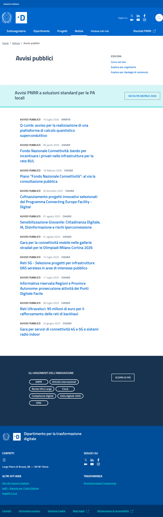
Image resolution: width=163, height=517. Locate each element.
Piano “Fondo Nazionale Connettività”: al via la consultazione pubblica (57, 178)
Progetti (62, 31)
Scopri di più (123, 377)
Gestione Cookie (56, 511)
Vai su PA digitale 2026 (142, 96)
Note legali (79, 511)
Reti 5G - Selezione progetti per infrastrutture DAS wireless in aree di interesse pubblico (57, 265)
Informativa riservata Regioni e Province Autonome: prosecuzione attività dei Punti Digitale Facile (54, 288)
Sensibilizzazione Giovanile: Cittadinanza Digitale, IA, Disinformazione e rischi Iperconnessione (60, 224)
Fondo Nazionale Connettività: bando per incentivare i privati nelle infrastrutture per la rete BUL (56, 156)
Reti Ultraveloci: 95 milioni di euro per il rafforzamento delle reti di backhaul (52, 311)
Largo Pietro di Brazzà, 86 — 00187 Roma (25, 467)
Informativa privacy (29, 511)
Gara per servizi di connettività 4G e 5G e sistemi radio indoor (59, 331)
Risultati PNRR (142, 31)
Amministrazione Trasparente (100, 483)
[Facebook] (144, 16)
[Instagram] (144, 20)
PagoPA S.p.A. (10, 493)
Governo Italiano (11, 4)
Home (5, 43)
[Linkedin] (138, 16)
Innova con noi (100, 31)
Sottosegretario (16, 31)
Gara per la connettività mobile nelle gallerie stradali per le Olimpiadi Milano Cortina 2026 (56, 245)
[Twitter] (132, 16)
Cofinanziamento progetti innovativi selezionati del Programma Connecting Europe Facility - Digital (58, 202)
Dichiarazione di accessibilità (113, 511)
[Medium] (132, 20)
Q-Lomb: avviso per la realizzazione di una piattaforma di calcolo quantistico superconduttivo (54, 130)
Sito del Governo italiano (15, 483)
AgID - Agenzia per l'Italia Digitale (20, 488)
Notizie (79, 31)
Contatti (6, 511)
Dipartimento (41, 31)
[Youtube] (138, 20)
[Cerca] (159, 18)
